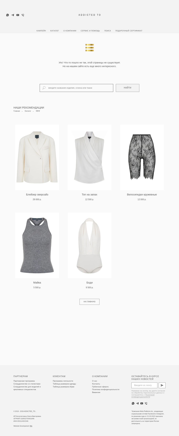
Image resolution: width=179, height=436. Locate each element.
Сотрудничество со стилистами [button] (26, 384)
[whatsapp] (7, 15)
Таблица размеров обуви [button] (63, 387)
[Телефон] (23, 15)
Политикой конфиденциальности (142, 396)
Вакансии (96, 392)
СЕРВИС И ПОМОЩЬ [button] (90, 31)
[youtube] (17, 15)
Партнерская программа (24, 381)
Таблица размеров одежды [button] (64, 384)
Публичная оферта (100, 387)
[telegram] (12, 15)
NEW (38, 111)
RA (31, 426)
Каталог (28, 111)
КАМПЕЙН (41, 31)
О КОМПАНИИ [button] (69, 31)
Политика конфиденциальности (105, 389)
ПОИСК (107, 31)
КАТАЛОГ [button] (54, 31)
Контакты (96, 384)
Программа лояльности (63, 381)
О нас (94, 381)
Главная (16, 111)
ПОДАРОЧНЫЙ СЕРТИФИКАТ (128, 31)
